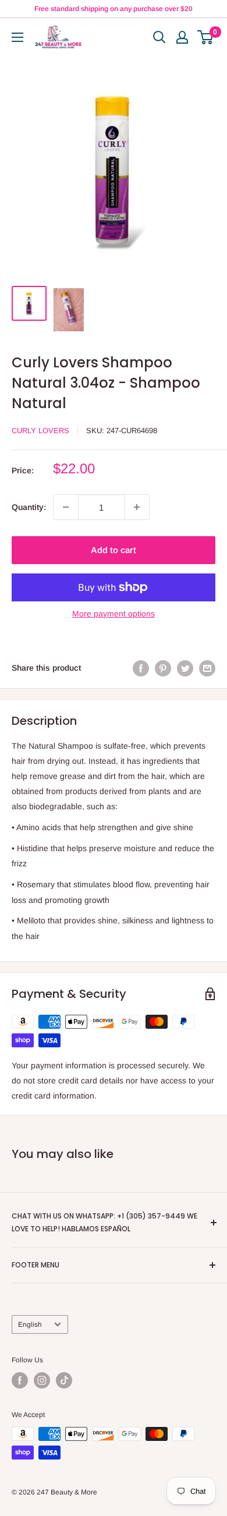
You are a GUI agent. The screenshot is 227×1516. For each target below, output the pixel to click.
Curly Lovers (40, 430)
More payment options (113, 613)
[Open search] (159, 37)
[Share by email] (207, 668)
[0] (205, 37)
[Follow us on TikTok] (64, 1380)
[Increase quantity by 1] (137, 507)
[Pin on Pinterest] (163, 668)
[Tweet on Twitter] (185, 668)
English (30, 1324)
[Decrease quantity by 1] (66, 507)
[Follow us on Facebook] (20, 1380)
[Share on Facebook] (141, 668)
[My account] (182, 37)
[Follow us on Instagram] (42, 1380)
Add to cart (113, 550)
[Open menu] (17, 37)
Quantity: (29, 507)
